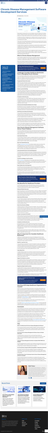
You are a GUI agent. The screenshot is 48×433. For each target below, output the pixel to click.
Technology (24, 424)
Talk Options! (43, 280)
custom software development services (39, 319)
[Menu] (46, 3)
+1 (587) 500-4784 (4, 0)
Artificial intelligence (25, 296)
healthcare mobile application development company (30, 302)
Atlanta (36, 424)
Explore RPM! (43, 178)
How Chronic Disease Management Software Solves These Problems (7, 79)
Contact (23, 425)
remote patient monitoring (24, 144)
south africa (37, 427)
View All (43, 383)
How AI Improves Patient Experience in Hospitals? (23, 395)
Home (23, 420)
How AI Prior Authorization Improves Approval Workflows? (8, 396)
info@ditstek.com (11, 0)
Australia (37, 425)
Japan (36, 428)
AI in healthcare (21, 160)
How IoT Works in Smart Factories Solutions (38, 395)
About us (24, 422)
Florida (36, 422)
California (37, 420)
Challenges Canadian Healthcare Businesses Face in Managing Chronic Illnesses (8, 75)
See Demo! (43, 67)
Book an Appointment (43, 216)
